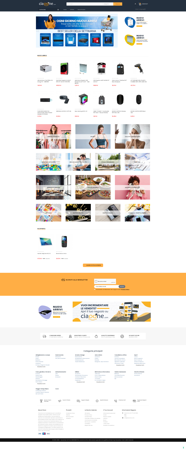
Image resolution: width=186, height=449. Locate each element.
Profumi (38, 373)
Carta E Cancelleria (120, 358)
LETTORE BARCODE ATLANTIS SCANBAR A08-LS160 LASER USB (139, 81)
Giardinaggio (39, 377)
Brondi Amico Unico (61, 253)
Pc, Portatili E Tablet (100, 380)
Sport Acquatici (138, 358)
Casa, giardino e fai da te (43, 372)
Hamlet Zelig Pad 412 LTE (44, 253)
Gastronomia (59, 355)
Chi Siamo (87, 413)
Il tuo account (108, 410)
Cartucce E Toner (119, 363)
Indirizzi (105, 418)
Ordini (105, 415)
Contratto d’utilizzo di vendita (92, 418)
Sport (136, 355)
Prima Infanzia (39, 361)
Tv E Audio (97, 378)
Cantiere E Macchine (80, 377)
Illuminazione (78, 356)
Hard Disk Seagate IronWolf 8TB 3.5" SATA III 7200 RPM (63, 81)
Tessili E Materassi (80, 361)
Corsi (57, 389)
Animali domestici (60, 372)
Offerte (72, 9)
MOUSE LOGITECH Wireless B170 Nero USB (119, 111)
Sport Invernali (138, 360)
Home (65, 9)
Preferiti (105, 422)
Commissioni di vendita (91, 420)
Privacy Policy (88, 415)
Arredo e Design (80, 355)
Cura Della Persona (120, 375)
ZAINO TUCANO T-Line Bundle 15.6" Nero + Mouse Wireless (101, 111)
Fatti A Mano (39, 381)
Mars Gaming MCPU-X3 (81, 111)
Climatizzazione (79, 360)
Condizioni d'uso (70, 413)
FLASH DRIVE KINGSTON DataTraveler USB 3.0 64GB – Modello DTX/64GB (45, 112)
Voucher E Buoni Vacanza (42, 392)
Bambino (38, 360)
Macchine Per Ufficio (120, 360)
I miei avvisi (106, 423)
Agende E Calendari (120, 361)
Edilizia (77, 372)
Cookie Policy (88, 416)
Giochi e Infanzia (139, 372)
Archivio (117, 356)
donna (37, 356)
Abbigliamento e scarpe (43, 355)
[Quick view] (44, 78)
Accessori (38, 363)
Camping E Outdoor (41, 390)
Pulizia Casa (39, 375)
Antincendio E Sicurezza (81, 375)
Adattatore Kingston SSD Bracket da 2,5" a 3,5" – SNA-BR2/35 (82, 82)
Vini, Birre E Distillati (60, 358)
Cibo (56, 373)
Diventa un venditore (108, 425)
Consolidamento (79, 378)
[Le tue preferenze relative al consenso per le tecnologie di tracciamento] (183, 447)
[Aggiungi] (42, 78)
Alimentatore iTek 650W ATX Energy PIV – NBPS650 (45, 81)
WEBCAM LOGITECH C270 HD (63, 111)
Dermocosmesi (118, 377)
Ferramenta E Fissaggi (41, 380)
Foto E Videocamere (100, 375)
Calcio (136, 356)
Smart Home (98, 377)
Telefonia (97, 373)
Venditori (68, 418)
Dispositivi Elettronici (139, 363)
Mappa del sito (89, 425)
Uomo (37, 358)
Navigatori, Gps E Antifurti (102, 361)
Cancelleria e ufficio (121, 355)
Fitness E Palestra (138, 361)
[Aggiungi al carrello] (39, 78)
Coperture (78, 380)
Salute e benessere (120, 372)
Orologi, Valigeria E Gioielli (42, 365)
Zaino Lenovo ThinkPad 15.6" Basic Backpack (119, 81)
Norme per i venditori (90, 422)
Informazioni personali (109, 413)
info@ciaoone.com (129, 418)
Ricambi (97, 360)
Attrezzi (38, 378)
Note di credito (107, 416)
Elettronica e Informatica (102, 372)
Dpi (115, 378)
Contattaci (87, 423)
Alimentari (58, 356)
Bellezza (117, 373)
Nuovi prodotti (81, 9)
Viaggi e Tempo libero (42, 389)
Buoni (104, 420)
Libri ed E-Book (39, 393)
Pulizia (96, 358)
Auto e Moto (98, 355)
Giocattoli (137, 375)
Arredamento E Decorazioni (82, 358)
